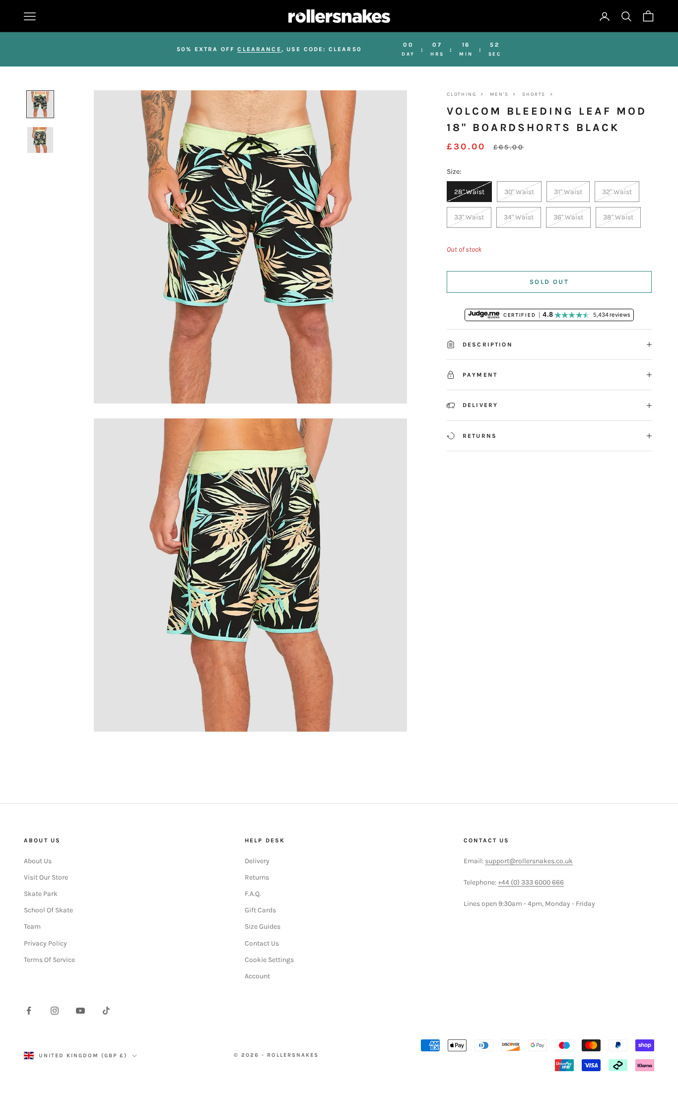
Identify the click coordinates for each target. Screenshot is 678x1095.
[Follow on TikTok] (106, 1011)
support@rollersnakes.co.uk (529, 861)
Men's (499, 94)
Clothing (461, 94)
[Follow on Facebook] (29, 1011)
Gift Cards (260, 910)
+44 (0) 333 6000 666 (531, 882)
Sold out (549, 281)
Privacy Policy (45, 943)
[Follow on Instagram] (55, 1011)
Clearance (259, 49)
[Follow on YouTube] (80, 1011)
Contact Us (262, 943)
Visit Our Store (46, 877)
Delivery (257, 861)
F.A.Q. (253, 894)
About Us (38, 861)
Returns (257, 877)
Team (32, 926)
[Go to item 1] (40, 104)
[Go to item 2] (40, 140)
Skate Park (41, 894)
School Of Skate (48, 910)
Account (257, 976)
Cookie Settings (269, 960)
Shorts (533, 94)
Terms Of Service (49, 960)
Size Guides (262, 926)
